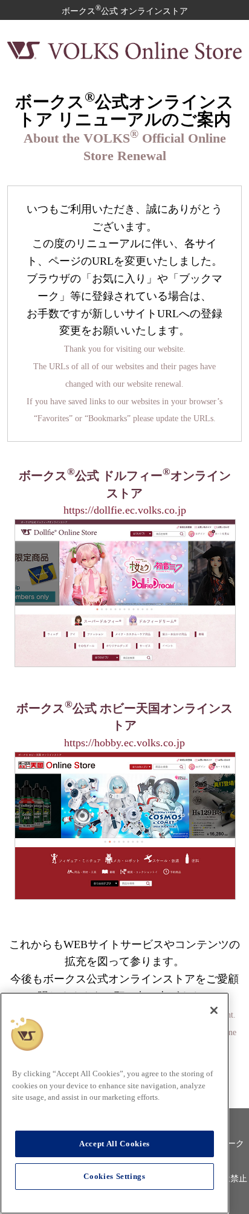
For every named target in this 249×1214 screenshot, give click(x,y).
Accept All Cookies (114, 1143)
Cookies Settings (114, 1176)
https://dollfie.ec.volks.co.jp (124, 510)
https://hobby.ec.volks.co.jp (124, 743)
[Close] (214, 1010)
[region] (114, 1103)
